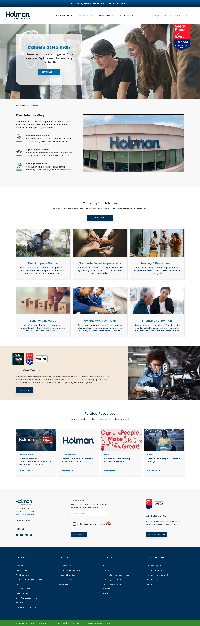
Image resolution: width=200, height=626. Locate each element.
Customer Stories (66, 584)
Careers (106, 589)
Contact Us (21, 520)
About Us (125, 15)
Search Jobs (47, 72)
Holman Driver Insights (156, 570)
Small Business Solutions (26, 598)
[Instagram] (31, 534)
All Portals (151, 584)
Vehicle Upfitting (22, 575)
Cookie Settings (110, 623)
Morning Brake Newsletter (70, 570)
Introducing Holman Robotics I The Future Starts (100, 3)
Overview (19, 566)
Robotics (19, 603)
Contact (167, 15)
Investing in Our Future (112, 579)
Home (18, 105)
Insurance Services (24, 593)
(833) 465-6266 (22, 514)
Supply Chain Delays (68, 575)
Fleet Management (23, 570)
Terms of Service (74, 623)
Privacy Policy (60, 623)
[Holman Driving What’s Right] (17, 15)
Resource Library (66, 566)
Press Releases (65, 579)
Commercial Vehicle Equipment (29, 579)
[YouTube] (21, 534)
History (106, 570)
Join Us (23, 390)
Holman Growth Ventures (113, 584)
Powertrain (20, 584)
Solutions (83, 15)
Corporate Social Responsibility (116, 575)
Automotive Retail (23, 589)
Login (156, 15)
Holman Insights (154, 566)
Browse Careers (155, 534)
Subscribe (77, 534)
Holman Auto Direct (155, 579)
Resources (104, 15)
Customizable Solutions (26, 607)
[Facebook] (17, 534)
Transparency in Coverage (92, 623)
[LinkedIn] (26, 534)
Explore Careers (99, 218)
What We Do (62, 15)
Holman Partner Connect (157, 575)
